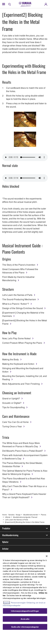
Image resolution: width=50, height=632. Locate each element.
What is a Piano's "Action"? (15, 303)
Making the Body (10, 359)
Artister (5, 548)
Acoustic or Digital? (11, 402)
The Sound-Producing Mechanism (19, 299)
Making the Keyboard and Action (18, 363)
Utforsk (7, 517)
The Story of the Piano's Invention (18, 264)
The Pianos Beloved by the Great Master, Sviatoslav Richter (22, 464)
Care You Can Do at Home (15, 422)
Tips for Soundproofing (13, 407)
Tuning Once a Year (12, 426)
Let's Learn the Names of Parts (17, 294)
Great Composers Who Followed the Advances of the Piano (20, 271)
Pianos (43, 514)
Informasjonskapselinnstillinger (25, 611)
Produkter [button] (6, 528)
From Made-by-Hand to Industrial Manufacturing (18, 278)
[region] (25, 592)
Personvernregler (18, 602)
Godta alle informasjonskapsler (25, 626)
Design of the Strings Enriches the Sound (22, 308)
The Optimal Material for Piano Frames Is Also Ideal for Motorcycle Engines (24, 472)
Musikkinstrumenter (30, 514)
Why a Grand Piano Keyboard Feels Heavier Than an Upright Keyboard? (24, 495)
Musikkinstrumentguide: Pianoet (25, 517)
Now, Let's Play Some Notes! (16, 338)
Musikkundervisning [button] (10, 535)
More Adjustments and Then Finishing (21, 383)
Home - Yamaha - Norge (11, 514)
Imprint (6, 602)
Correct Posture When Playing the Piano (22, 342)
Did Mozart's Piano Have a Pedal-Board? (22, 450)
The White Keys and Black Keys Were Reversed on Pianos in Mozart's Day (21, 444)
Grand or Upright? (11, 398)
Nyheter (5, 542)
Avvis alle (25, 619)
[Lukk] (47, 556)
